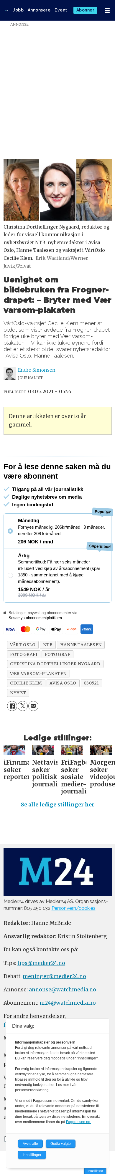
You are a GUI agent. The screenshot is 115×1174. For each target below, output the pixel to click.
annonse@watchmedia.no (62, 1014)
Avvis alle (30, 1144)
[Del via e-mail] (33, 731)
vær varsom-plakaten (38, 698)
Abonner (85, 10)
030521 (91, 708)
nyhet (18, 717)
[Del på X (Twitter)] (23, 731)
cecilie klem (26, 708)
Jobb (18, 10)
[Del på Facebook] (12, 731)
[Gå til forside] (6, 10)
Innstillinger (95, 1170)
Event (61, 10)
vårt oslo (22, 669)
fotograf (57, 679)
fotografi (23, 679)
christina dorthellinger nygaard (55, 689)
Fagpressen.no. (78, 1122)
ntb (48, 669)
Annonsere (39, 10)
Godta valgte (60, 1144)
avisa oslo (63, 708)
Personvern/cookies (74, 933)
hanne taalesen (81, 669)
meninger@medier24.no (54, 1001)
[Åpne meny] (107, 10)
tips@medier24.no (41, 988)
